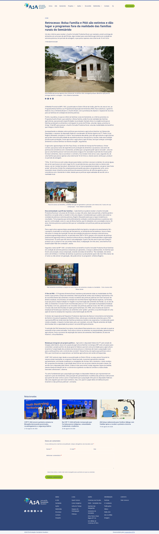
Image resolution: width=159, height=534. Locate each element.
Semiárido (62, 6)
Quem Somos (76, 500)
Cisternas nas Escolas (94, 500)
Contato (106, 6)
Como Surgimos (76, 503)
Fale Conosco (125, 500)
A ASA (57, 500)
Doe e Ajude (129, 6)
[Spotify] (41, 511)
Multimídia (96, 6)
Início (50, 6)
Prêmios (74, 514)
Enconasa (58, 512)
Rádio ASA (107, 512)
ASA (56, 6)
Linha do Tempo (76, 506)
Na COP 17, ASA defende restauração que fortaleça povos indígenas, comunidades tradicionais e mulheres (77, 424)
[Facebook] (45, 98)
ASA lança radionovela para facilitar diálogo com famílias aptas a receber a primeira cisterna (117, 423)
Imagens (106, 518)
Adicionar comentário (54, 455)
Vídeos (106, 509)
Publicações (107, 506)
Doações (58, 518)
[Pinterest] (50, 98)
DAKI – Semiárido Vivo (94, 503)
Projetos (70, 6)
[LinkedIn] (53, 98)
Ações (79, 6)
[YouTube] (35, 511)
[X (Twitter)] (48, 98)
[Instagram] (32, 511)
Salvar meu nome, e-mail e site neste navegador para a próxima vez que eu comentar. (71, 472)
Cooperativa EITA (129, 532)
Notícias (106, 500)
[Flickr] (38, 511)
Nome (49, 449)
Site (95, 449)
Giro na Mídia (108, 515)
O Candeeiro (108, 503)
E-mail (72, 449)
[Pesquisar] (113, 6)
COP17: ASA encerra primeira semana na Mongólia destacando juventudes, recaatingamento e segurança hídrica (38, 424)
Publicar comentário (54, 477)
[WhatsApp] (25, 511)
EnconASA (88, 6)
